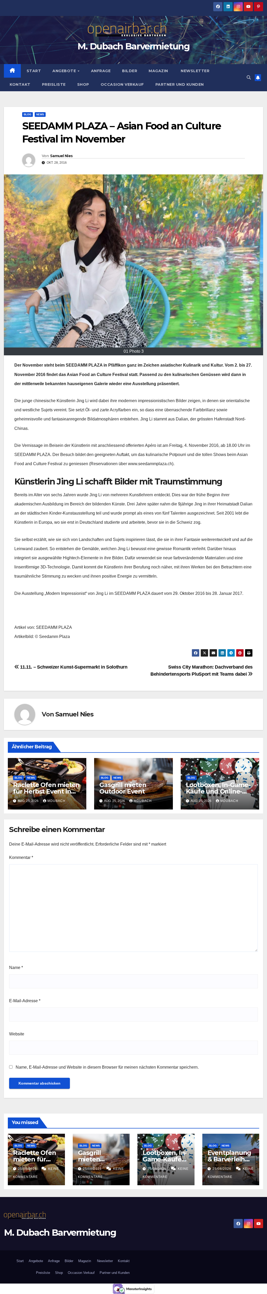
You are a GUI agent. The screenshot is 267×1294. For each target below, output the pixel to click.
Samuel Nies (61, 155)
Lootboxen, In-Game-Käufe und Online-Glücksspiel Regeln (218, 791)
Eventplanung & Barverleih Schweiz (229, 1159)
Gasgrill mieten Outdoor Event (122, 788)
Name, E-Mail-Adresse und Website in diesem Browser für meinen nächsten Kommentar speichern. (107, 1067)
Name (16, 967)
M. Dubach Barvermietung (133, 46)
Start (34, 71)
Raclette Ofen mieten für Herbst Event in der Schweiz (46, 791)
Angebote (64, 71)
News (40, 114)
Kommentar (21, 857)
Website (16, 1034)
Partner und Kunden (179, 84)
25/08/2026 (28, 1169)
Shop (83, 84)
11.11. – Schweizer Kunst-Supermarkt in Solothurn (74, 667)
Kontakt (20, 84)
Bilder (129, 71)
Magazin (158, 71)
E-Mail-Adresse (24, 1001)
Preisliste (54, 84)
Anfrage (101, 71)
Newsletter (195, 71)
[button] (249, 77)
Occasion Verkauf (122, 84)
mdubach (56, 801)
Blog (27, 114)
